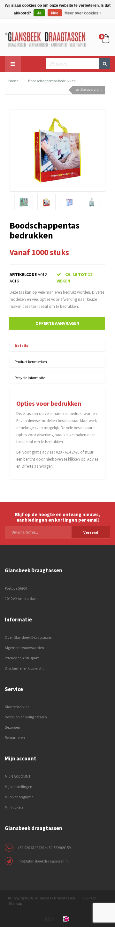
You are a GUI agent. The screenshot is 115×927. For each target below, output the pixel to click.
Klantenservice (17, 706)
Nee (54, 13)
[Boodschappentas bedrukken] (57, 150)
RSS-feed (89, 898)
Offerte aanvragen (57, 323)
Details (21, 345)
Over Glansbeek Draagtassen (28, 637)
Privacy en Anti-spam (22, 657)
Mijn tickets (14, 807)
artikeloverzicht (89, 89)
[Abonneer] (57, 532)
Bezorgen (12, 727)
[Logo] (45, 39)
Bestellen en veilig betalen (26, 717)
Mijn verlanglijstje (19, 796)
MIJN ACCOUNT (18, 776)
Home (13, 80)
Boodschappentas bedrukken (52, 80)
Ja (39, 13)
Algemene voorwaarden (24, 647)
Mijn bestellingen (18, 786)
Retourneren (15, 737)
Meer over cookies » (83, 13)
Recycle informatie (30, 377)
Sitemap (15, 903)
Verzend (90, 532)
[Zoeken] (104, 63)
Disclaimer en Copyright (24, 668)
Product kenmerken (31, 361)
